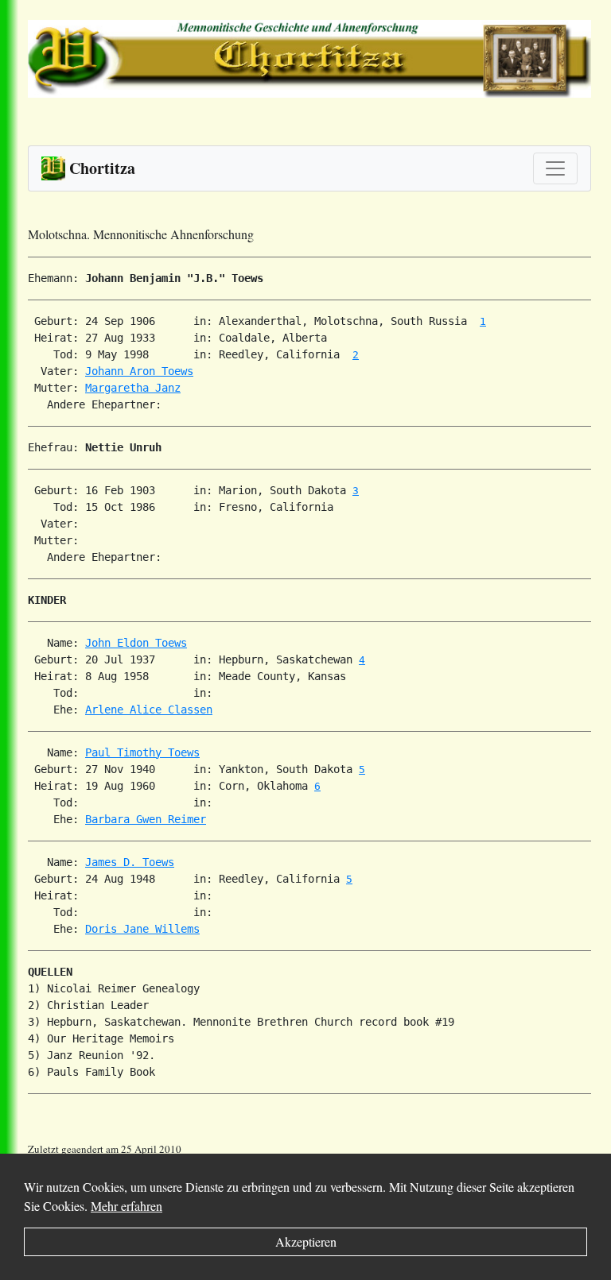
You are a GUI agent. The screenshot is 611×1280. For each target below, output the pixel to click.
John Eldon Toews (136, 642)
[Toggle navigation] (555, 168)
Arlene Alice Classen (148, 709)
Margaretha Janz (133, 387)
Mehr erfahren (126, 1205)
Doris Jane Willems (142, 928)
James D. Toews (129, 862)
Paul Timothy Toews (142, 752)
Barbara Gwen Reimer (145, 819)
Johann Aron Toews (139, 371)
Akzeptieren (306, 1241)
